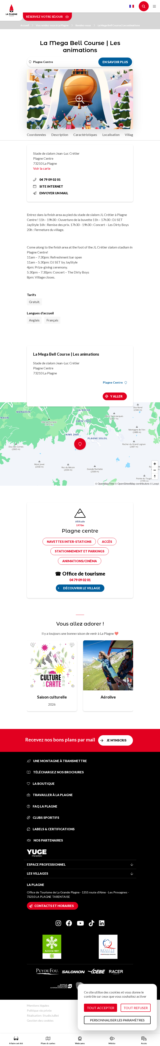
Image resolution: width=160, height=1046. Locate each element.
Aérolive (108, 697)
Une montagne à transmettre (59, 761)
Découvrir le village (81, 588)
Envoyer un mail (53, 193)
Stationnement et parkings (79, 551)
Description (59, 135)
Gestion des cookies (40, 1020)
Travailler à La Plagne (52, 795)
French (131, 6)
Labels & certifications (53, 829)
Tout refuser (136, 1008)
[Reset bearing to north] (155, 476)
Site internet (51, 186)
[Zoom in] (155, 464)
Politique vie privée (39, 1010)
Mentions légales (38, 1005)
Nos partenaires (48, 840)
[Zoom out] (155, 470)
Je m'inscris (116, 740)
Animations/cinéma (79, 561)
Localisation (111, 135)
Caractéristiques (85, 135)
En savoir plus (115, 62)
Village (130, 135)
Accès (107, 541)
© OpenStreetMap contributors (132, 483)
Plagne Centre (113, 382)
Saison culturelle (52, 697)
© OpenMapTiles (104, 483)
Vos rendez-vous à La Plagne (52, 25)
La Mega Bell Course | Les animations (119, 25)
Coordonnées (36, 135)
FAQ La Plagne (44, 806)
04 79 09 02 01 (50, 179)
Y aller (116, 396)
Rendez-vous (83, 25)
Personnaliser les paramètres (117, 1020)
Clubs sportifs (45, 817)
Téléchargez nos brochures (58, 772)
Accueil (24, 25)
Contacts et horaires (54, 906)
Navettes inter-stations (69, 541)
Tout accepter (100, 1008)
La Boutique (43, 783)
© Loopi (154, 483)
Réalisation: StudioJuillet (43, 1015)
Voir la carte (41, 168)
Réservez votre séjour (44, 16)
